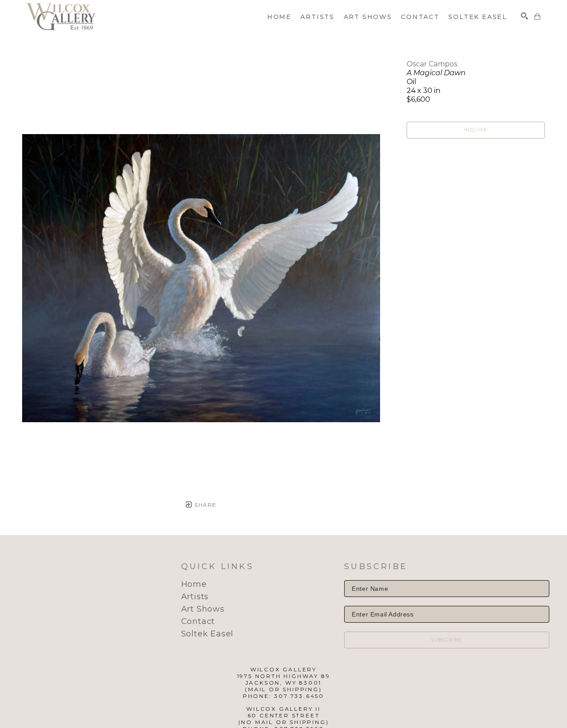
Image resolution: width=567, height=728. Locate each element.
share (204, 504)
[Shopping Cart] (537, 16)
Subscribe (446, 640)
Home (194, 584)
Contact (198, 621)
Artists (195, 597)
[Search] (524, 15)
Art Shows (203, 609)
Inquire (476, 130)
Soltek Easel (207, 634)
